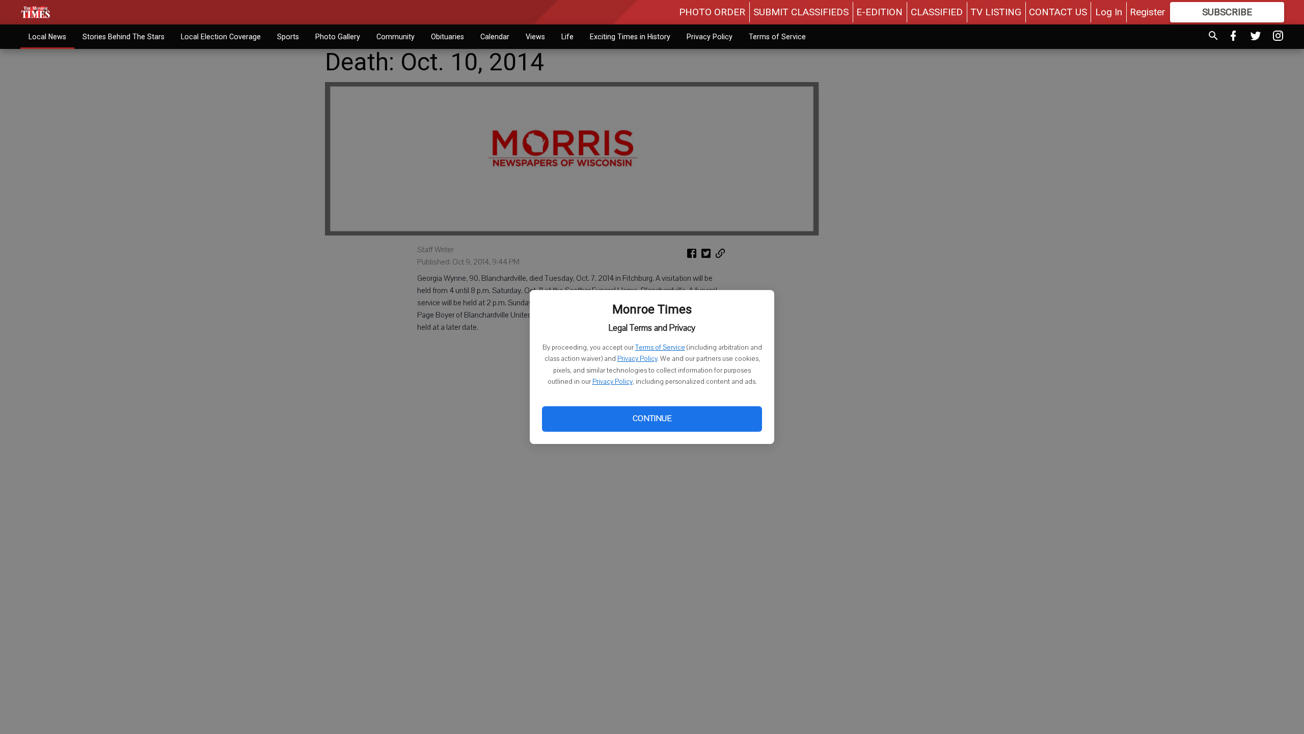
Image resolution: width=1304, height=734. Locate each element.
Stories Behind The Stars (124, 37)
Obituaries (447, 37)
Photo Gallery (337, 37)
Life (567, 37)
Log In (1108, 12)
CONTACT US (1058, 12)
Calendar (494, 37)
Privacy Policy (637, 358)
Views (535, 37)
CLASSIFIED (937, 12)
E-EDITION (879, 12)
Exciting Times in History (630, 37)
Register (1147, 12)
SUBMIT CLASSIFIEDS (801, 12)
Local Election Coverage (221, 37)
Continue (652, 418)
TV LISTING (995, 12)
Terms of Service (660, 347)
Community (395, 37)
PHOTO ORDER (712, 12)
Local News (47, 37)
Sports (288, 37)
